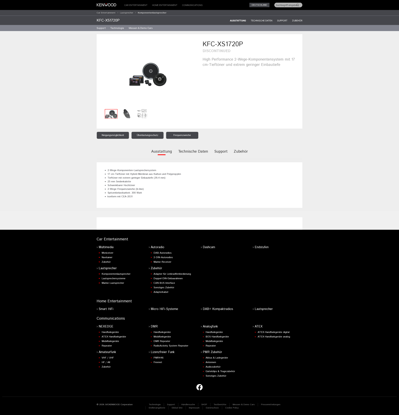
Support (282, 20)
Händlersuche (188, 404)
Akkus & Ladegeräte (217, 358)
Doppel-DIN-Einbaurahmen (168, 278)
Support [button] (101, 28)
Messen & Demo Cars (244, 404)
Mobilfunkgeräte (110, 341)
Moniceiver (107, 253)
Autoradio (157, 247)
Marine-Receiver (162, 262)
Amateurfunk (107, 352)
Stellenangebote (157, 407)
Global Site (177, 407)
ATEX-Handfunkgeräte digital (273, 332)
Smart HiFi (106, 309)
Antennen (211, 362)
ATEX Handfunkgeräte (114, 337)
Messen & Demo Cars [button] (141, 28)
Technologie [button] (117, 28)
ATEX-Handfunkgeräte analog (274, 337)
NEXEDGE (106, 326)
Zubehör (297, 20)
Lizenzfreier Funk (163, 352)
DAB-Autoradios (163, 253)
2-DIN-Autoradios (163, 257)
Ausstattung (238, 20)
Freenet (158, 362)
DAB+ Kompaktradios (218, 309)
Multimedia (106, 247)
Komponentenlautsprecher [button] (152, 12)
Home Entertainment (164, 5)
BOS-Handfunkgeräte (217, 337)
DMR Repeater (162, 341)
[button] (148, 73)
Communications (192, 5)
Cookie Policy (232, 407)
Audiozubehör (213, 367)
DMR (154, 326)
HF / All (106, 362)
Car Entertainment (135, 5)
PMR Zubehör (212, 352)
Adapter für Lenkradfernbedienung (172, 274)
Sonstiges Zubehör (164, 287)
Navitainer (107, 257)
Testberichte (220, 404)
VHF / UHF (108, 358)
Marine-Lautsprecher (113, 283)
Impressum (194, 407)
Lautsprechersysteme (113, 278)
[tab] (161, 153)
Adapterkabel (161, 292)
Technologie (155, 404)
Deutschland (259, 5)
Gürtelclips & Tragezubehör (220, 371)
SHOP (204, 404)
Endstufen (262, 247)
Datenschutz (212, 407)
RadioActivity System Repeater (171, 346)
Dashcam (209, 247)
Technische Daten (261, 20)
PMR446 (158, 358)
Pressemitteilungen (270, 404)
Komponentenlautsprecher (116, 274)
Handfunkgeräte (110, 332)
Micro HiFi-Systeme (164, 309)
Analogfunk (210, 326)
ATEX (258, 326)
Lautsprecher (126, 12)
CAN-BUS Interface (164, 283)
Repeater (107, 346)
